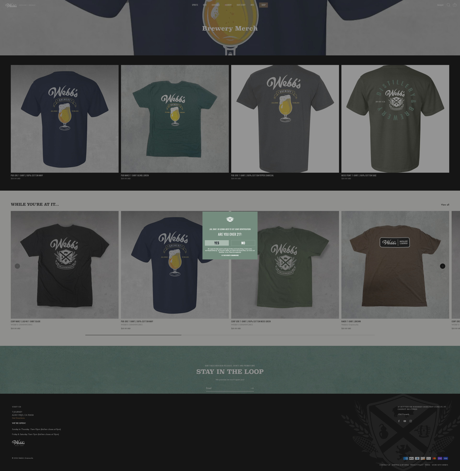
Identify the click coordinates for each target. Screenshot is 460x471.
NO (243, 242)
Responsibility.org (212, 250)
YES (216, 242)
